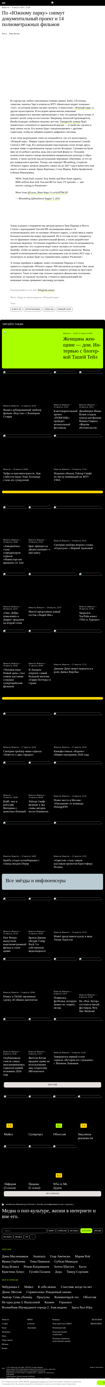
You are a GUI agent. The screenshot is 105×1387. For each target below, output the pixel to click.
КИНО (30, 1320)
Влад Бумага (10, 1266)
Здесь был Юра (82, 1307)
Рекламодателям (59, 1328)
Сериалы (48, 309)
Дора (58, 1271)
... (32, 1237)
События (31, 1324)
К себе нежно (47, 1287)
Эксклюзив (31, 1328)
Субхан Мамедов (66, 1261)
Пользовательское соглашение (59, 1333)
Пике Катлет (14, 34)
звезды (97, 1231)
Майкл (28, 1287)
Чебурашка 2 (10, 1287)
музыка (74, 1231)
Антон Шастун (64, 1266)
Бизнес (5, 1348)
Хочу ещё (52, 1085)
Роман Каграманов (36, 1266)
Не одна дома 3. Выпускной (21, 1302)
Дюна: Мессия (12, 1292)
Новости (16, 309)
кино (51, 1231)
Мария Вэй (82, 1256)
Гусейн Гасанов (39, 1271)
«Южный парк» (83, 107)
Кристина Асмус (13, 1271)
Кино (4, 1336)
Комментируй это (66, 1297)
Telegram (97, 1320)
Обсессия (89, 1297)
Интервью (6, 1332)
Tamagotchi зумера (70, 121)
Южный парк (64, 309)
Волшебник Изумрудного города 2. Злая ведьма (34, 1307)
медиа (18, 1237)
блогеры (86, 1231)
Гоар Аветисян (60, 1256)
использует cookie (37, 1382)
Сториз (5, 1324)
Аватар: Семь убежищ (17, 1297)
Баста (82, 1266)
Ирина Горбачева (13, 1261)
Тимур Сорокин (77, 1271)
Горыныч (65, 1302)
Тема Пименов (40, 1261)
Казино (49, 1302)
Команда (56, 1320)
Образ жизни (7, 1340)
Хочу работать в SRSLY (62, 1324)
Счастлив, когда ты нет (76, 1287)
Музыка (5, 1344)
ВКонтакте (96, 1324)
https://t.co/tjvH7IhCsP (56, 192)
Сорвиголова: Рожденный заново (48, 1292)
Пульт (4, 1328)
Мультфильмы (32, 309)
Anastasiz (39, 1256)
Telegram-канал (46, 290)
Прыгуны (43, 1297)
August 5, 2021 (52, 198)
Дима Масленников (15, 1256)
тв (26, 1237)
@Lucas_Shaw (35, 192)
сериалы (62, 1231)
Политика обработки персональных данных (61, 1339)
